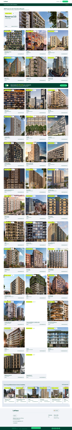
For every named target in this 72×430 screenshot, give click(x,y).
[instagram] (56, 428)
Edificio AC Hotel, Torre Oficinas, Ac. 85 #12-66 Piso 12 (18, 419)
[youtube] (52, 428)
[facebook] (59, 428)
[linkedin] (57, 428)
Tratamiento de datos (24, 428)
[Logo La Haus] (6, 1)
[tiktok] (54, 428)
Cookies (20, 428)
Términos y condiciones (15, 428)
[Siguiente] (68, 395)
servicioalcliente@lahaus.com (18, 421)
